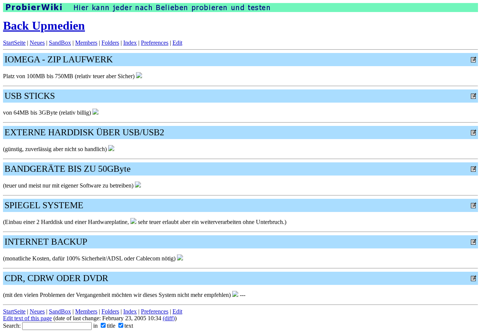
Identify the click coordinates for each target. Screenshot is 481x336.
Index (130, 42)
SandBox (60, 42)
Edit (177, 42)
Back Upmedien (44, 25)
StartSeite (14, 42)
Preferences (154, 42)
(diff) (169, 318)
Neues (37, 42)
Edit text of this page (27, 318)
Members (86, 42)
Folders (110, 42)
